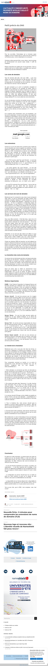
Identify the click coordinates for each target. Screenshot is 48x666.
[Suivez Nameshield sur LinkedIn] (8, 571)
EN (46, 2)
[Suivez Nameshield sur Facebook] (24, 571)
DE (44, 2)
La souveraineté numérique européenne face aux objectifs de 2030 (20, 637)
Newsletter (18, 558)
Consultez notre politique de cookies (37, 663)
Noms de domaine (17, 656)
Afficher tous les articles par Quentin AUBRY (18, 499)
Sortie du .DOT (8, 627)
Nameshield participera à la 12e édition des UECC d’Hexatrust (19, 640)
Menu (2, 19)
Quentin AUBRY (9, 504)
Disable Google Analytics (24, 664)
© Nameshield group (20, 561)
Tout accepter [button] (33, 658)
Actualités (22, 504)
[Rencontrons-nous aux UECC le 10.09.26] (20, 595)
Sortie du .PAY (8, 630)
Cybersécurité (27, 504)
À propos (13, 558)
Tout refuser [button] (40, 658)
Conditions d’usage (26, 558)
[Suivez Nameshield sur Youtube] (33, 571)
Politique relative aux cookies (11, 625)
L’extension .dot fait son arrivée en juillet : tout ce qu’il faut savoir (19, 647)
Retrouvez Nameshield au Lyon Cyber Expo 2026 (16, 644)
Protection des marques (22, 658)
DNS (10, 505)
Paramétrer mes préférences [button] (37, 661)
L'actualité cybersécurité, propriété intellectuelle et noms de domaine (15, 10)
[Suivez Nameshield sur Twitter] (16, 571)
